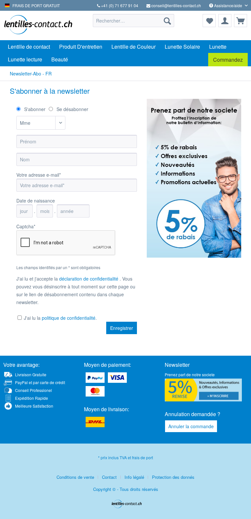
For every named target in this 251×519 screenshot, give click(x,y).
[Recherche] (167, 20)
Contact (109, 477)
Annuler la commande (191, 426)
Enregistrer (121, 328)
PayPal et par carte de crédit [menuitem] (40, 382)
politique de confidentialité (68, 318)
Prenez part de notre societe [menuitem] (190, 374)
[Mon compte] (224, 20)
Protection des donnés (173, 477)
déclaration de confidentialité (89, 278)
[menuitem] (134, 20)
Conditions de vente (75, 477)
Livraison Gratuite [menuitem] (30, 374)
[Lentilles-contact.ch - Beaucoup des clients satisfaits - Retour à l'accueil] (38, 25)
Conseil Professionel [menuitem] (33, 390)
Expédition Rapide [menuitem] (31, 398)
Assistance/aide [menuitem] (228, 5)
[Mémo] (209, 20)
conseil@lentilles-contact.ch (175, 5)
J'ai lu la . (60, 318)
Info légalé (134, 477)
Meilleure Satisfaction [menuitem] (34, 406)
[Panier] (240, 20)
